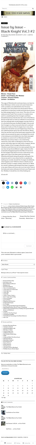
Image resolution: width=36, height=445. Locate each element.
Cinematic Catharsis (8, 326)
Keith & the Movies (7, 338)
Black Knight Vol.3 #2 (15, 207)
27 (22, 393)
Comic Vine (6, 292)
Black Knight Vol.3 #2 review (27, 207)
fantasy (20, 209)
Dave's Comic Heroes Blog (9, 296)
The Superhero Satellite (8, 314)
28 (27, 393)
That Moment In (7, 346)
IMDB (4, 335)
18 (13, 390)
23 (3, 393)
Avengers (26, 206)
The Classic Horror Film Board (10, 347)
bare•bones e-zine (7, 282)
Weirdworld (30, 212)
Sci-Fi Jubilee (6, 304)
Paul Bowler (9, 412)
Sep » (5, 397)
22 (32, 390)
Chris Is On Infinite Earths (9, 288)
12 (17, 388)
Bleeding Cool (6, 285)
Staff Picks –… (9, 429)
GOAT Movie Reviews (8, 332)
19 (17, 390)
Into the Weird (6, 299)
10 (8, 388)
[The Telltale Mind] (18, 13)
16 (3, 390)
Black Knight (31, 206)
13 (22, 388)
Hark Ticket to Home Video (9, 334)
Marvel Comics (28, 210)
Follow (5, 372)
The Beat (5, 311)
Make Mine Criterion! (8, 340)
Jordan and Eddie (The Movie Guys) (11, 337)
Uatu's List (5, 317)
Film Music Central (7, 329)
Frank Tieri (25, 209)
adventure (13, 206)
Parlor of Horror (7, 343)
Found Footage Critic (8, 331)
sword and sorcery (5, 212)
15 (32, 388)
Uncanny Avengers (22, 212)
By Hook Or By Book (8, 286)
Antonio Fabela (19, 206)
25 (13, 393)
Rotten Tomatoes (7, 344)
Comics (4, 23)
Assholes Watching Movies (9, 325)
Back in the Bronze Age (8, 280)
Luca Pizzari (15, 210)
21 (27, 390)
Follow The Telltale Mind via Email (11, 361)
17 (8, 390)
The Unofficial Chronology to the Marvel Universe (15, 315)
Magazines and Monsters (9, 301)
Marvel (23, 210)
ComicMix (5, 293)
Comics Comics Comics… (9, 295)
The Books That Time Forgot (10, 313)
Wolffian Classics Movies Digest (11, 348)
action (9, 206)
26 (18, 393)
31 (8, 395)
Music (15, 437)
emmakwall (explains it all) (9, 328)
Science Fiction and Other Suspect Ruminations (14, 305)
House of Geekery (7, 298)
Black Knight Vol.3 (5, 207)
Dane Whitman (8, 209)
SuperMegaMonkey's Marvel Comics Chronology (15, 307)
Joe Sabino (3, 210)
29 (32, 393)
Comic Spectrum (7, 291)
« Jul (2, 397)
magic (19, 210)
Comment (29, 246)
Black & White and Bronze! (9, 283)
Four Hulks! (19, 407)
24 (8, 393)
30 (3, 395)
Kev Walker (9, 210)
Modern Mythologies (8, 302)
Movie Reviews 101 (7, 341)
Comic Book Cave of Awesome (10, 289)
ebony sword (16, 209)
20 (22, 390)
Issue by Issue (16, 204)
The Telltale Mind (9, 35)
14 (27, 388)
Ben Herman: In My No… (12, 423)
